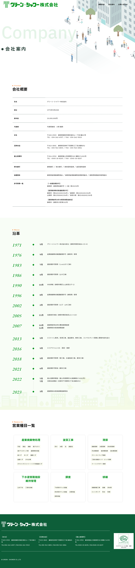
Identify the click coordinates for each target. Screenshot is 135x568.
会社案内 (111, 4)
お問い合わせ (123, 4)
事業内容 (101, 4)
